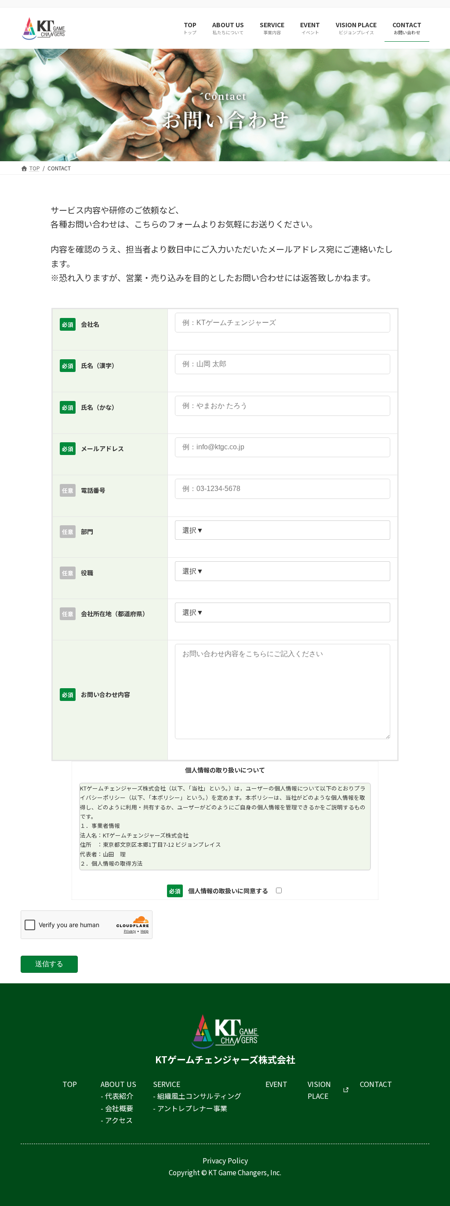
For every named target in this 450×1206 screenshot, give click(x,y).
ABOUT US (118, 1084)
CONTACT (376, 1084)
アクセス (119, 1120)
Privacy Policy (225, 1160)
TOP (69, 1084)
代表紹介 (119, 1095)
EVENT (276, 1084)
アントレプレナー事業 (192, 1108)
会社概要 (119, 1108)
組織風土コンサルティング (199, 1095)
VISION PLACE (319, 1090)
